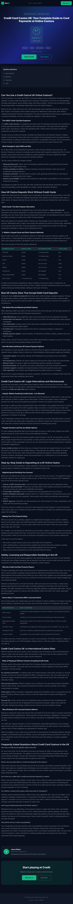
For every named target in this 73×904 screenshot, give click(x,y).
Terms (36, 900)
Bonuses (8, 76)
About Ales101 (9, 73)
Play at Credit (29, 57)
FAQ (7, 83)
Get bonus (44, 878)
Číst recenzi (45, 57)
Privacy (31, 900)
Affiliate (41, 900)
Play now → (66, 3)
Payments (9, 80)
